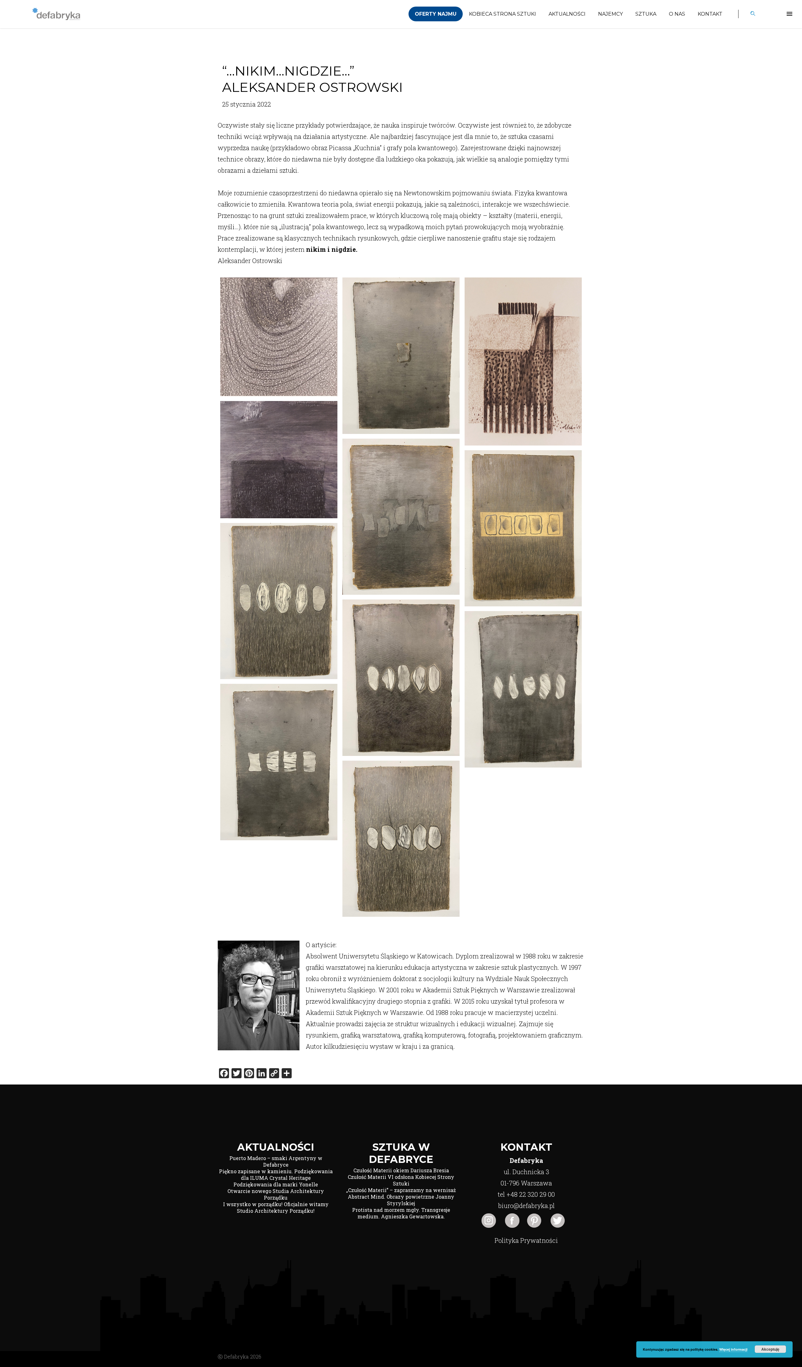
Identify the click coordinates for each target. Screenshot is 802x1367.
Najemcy (610, 14)
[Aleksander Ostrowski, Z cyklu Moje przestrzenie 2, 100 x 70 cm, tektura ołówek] (401, 677)
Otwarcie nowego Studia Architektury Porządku (275, 1194)
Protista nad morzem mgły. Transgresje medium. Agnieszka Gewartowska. (401, 1213)
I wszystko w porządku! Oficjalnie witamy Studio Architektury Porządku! (276, 1207)
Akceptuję (770, 1349)
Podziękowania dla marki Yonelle (275, 1184)
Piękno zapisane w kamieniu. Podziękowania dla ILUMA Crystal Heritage (276, 1174)
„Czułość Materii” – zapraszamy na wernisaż (401, 1190)
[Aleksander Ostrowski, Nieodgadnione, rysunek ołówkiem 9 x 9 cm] (278, 336)
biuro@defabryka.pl (526, 1205)
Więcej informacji (733, 1349)
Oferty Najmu (435, 14)
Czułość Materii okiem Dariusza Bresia (401, 1170)
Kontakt (710, 14)
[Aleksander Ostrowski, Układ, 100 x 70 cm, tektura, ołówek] (523, 528)
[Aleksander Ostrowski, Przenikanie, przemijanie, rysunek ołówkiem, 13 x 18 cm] (523, 361)
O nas (677, 14)
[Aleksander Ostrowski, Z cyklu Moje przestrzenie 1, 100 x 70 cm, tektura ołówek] (278, 601)
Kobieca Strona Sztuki (502, 14)
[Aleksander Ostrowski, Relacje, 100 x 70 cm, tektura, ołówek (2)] (401, 517)
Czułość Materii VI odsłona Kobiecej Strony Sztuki (401, 1180)
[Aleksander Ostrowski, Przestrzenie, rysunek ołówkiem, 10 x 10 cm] (278, 459)
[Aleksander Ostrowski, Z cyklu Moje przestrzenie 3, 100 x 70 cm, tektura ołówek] (523, 689)
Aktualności (567, 14)
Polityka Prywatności (526, 1240)
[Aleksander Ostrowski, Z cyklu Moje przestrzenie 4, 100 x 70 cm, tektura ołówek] (278, 762)
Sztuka (645, 14)
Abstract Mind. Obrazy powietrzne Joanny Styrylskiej (401, 1199)
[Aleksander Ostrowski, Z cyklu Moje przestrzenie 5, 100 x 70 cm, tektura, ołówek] (401, 839)
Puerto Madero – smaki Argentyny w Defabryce (275, 1161)
